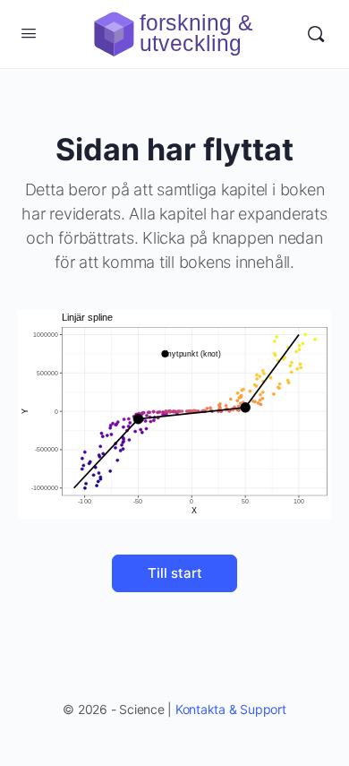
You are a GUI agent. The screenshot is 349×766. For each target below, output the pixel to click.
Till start (175, 572)
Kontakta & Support (230, 709)
